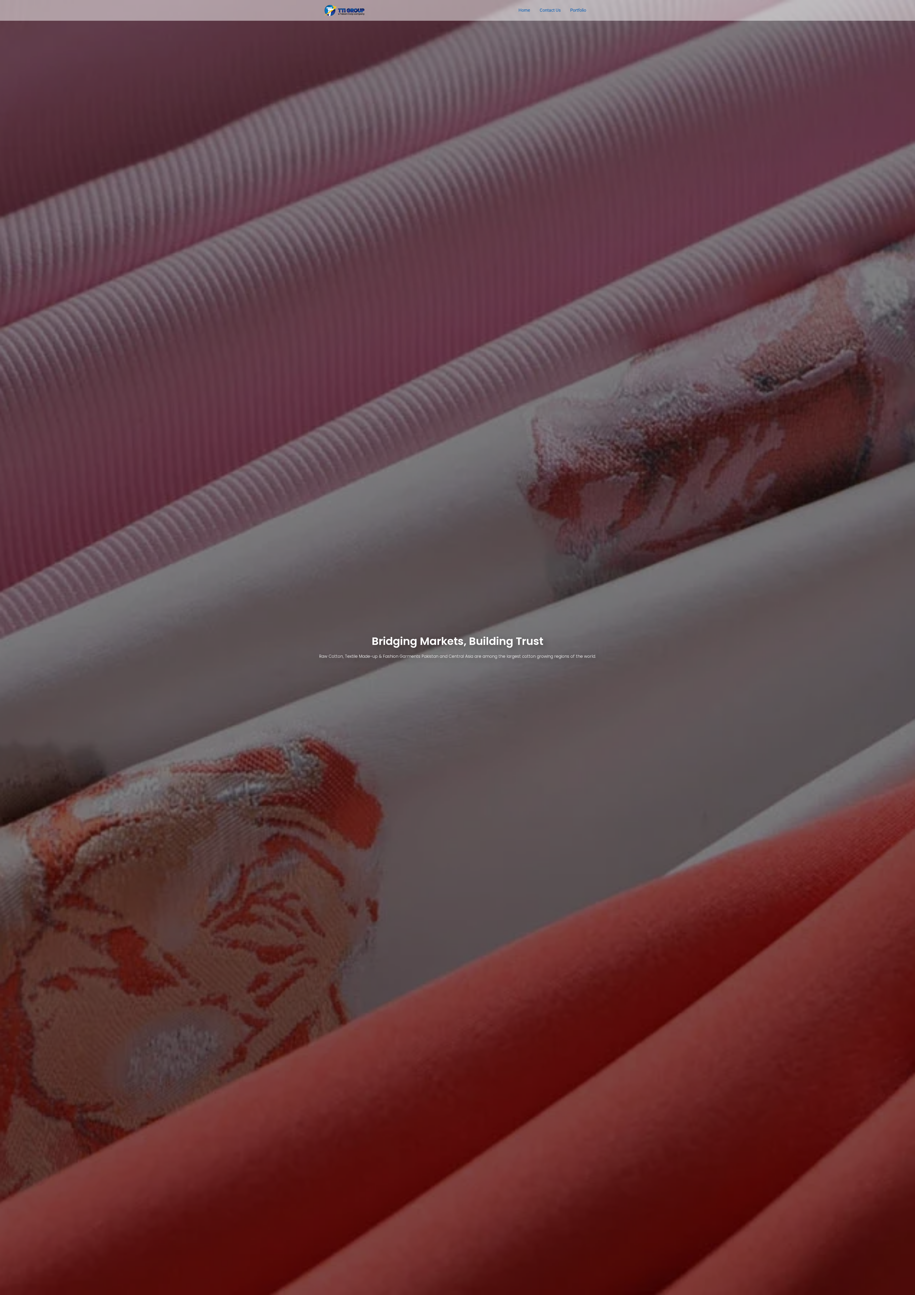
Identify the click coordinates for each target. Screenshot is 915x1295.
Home (524, 10)
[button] (4, 648)
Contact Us (550, 10)
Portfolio (578, 10)
